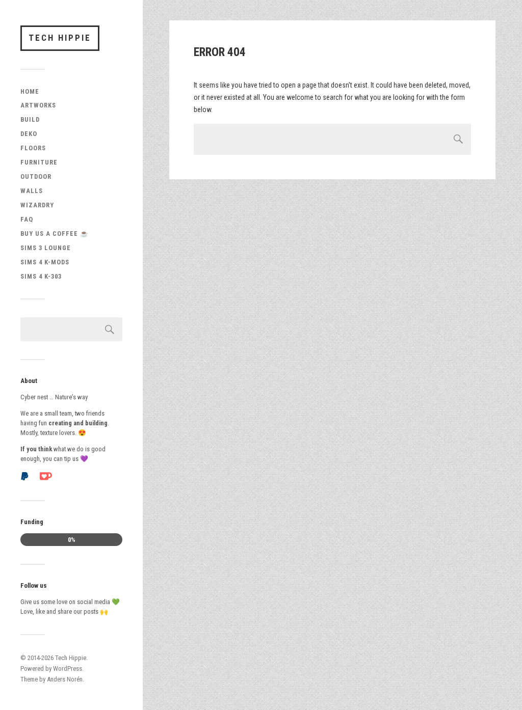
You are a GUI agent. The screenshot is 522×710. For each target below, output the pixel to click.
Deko (28, 134)
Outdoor (35, 176)
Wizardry (37, 205)
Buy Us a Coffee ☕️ (54, 233)
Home (29, 91)
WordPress (67, 668)
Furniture (39, 162)
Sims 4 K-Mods (44, 262)
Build (30, 119)
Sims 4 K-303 (41, 276)
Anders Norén (65, 679)
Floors (33, 148)
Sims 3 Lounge (45, 248)
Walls (31, 191)
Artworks (38, 105)
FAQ (26, 219)
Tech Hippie (60, 38)
